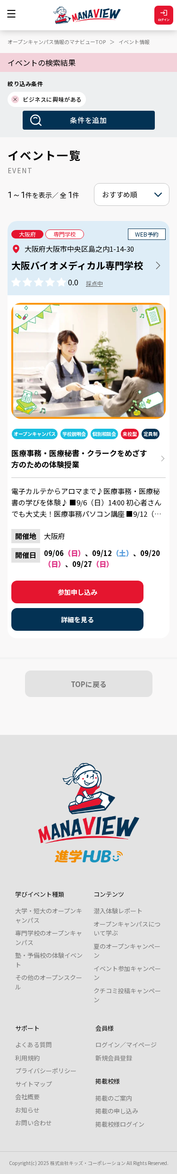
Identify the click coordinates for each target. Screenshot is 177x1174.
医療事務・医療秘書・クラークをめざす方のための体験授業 (79, 458)
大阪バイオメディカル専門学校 (77, 265)
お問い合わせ (33, 1122)
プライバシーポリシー (45, 1070)
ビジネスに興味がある (52, 99)
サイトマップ (33, 1083)
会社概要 (27, 1096)
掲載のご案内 (113, 1098)
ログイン (163, 20)
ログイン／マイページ (126, 1044)
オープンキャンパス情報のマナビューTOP (57, 41)
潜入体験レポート (118, 910)
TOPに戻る (89, 684)
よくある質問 (33, 1044)
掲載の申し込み (116, 1110)
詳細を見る (77, 619)
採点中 (94, 283)
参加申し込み (77, 592)
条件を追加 (88, 120)
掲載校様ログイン (119, 1124)
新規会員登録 (113, 1057)
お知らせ (27, 1109)
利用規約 (27, 1057)
